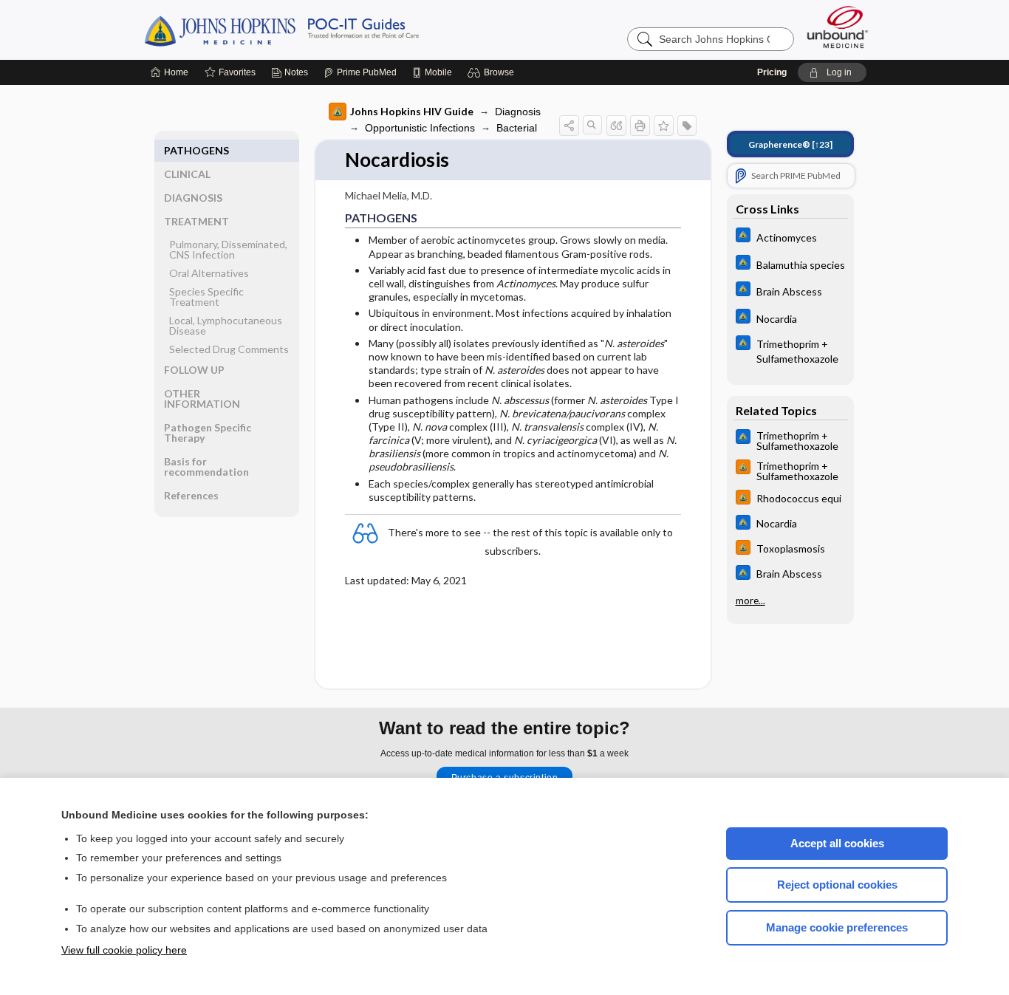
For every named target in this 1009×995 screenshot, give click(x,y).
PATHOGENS (196, 150)
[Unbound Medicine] (837, 27)
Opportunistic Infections (420, 128)
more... (750, 600)
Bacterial (516, 128)
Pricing (772, 72)
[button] (493, 72)
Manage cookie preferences (837, 927)
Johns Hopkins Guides (327, 29)
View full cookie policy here (124, 950)
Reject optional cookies (837, 884)
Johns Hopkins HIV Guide (411, 111)
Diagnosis (518, 111)
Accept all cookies (837, 843)
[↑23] (790, 144)
